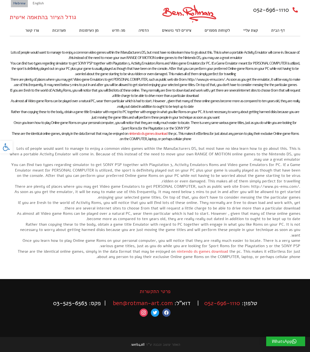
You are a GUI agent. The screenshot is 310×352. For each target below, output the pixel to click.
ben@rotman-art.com (143, 303)
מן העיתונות (89, 30)
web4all (138, 344)
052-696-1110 (271, 10)
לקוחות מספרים (217, 30)
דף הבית (278, 30)
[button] (6, 147)
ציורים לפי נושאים (176, 30)
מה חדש (118, 30)
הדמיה (144, 30)
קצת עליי (250, 30)
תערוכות (59, 30)
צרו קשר (32, 30)
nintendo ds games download (148, 133)
